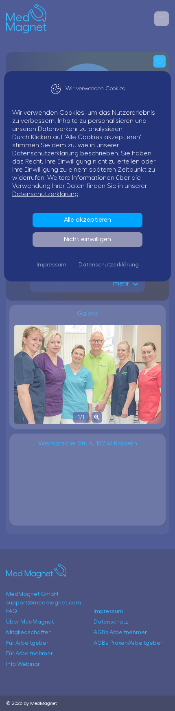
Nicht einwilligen (87, 239)
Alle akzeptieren (87, 219)
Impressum (51, 265)
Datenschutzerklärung (45, 153)
